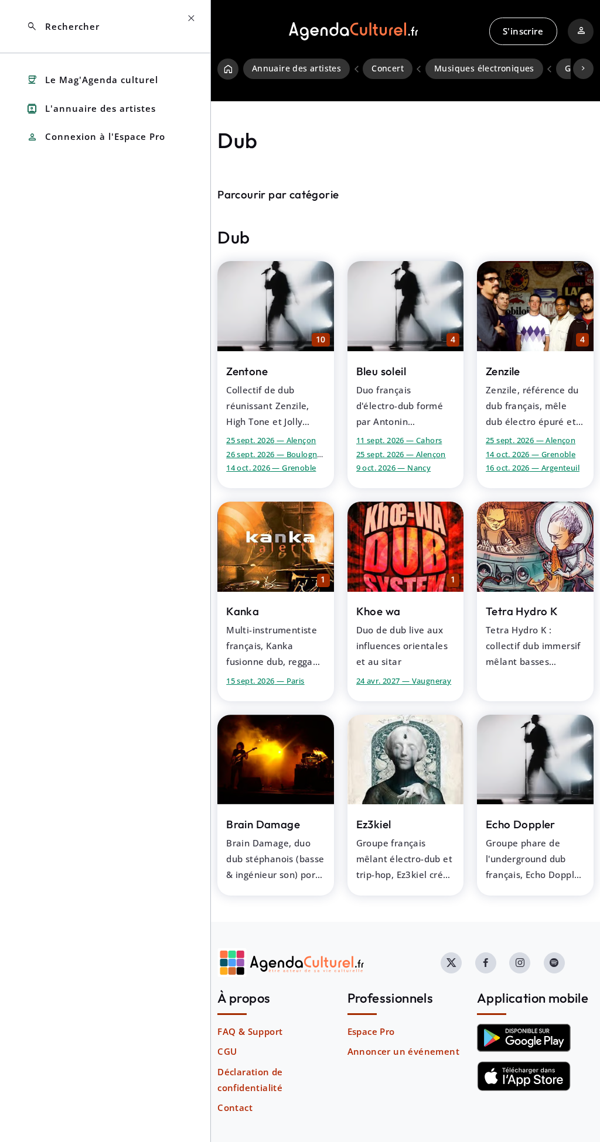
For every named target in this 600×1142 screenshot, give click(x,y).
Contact (235, 1107)
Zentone (247, 371)
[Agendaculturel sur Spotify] (554, 962)
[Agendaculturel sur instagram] (519, 962)
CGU (227, 1051)
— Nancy (393, 467)
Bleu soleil (381, 371)
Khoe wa (378, 611)
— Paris (265, 680)
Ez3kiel (373, 824)
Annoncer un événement (403, 1051)
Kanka (242, 611)
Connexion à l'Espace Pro (95, 137)
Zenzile (503, 371)
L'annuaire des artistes (91, 108)
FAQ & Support (249, 1031)
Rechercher (63, 26)
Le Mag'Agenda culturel (92, 80)
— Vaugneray (404, 680)
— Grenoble (271, 467)
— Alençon (271, 440)
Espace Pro (371, 1031)
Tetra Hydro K (522, 611)
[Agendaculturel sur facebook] (485, 962)
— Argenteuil (532, 467)
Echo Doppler (520, 824)
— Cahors (399, 440)
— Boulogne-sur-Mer (289, 454)
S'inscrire (523, 31)
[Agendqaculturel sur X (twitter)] (451, 962)
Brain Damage (263, 824)
